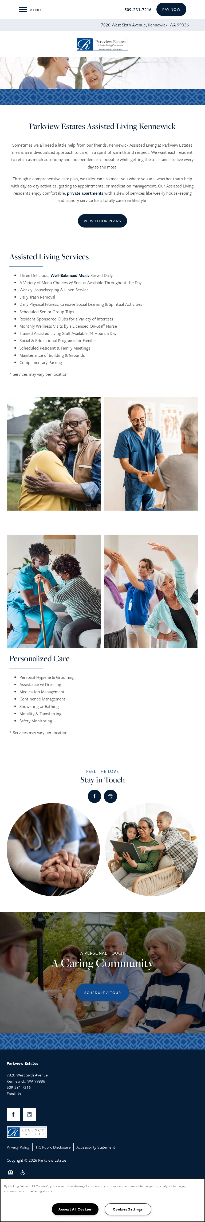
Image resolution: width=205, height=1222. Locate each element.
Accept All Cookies (75, 1209)
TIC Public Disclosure (53, 1147)
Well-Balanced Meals (69, 275)
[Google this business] (110, 796)
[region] (102, 1200)
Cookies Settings (128, 1209)
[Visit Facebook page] (94, 796)
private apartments (85, 193)
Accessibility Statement (95, 1147)
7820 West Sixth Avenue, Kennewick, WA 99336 (145, 25)
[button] (171, 9)
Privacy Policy (18, 1147)
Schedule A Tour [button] (102, 992)
